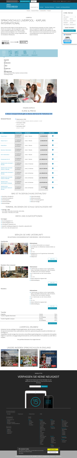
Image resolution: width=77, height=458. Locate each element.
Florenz (52, 422)
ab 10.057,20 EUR (44, 187)
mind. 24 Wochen (29, 173)
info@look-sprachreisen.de (24, 456)
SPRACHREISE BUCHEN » (69, 30)
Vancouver (64, 440)
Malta (29, 419)
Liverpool (42, 432)
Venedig (53, 421)
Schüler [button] (41, 7)
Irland (51, 444)
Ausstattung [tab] (24, 55)
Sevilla (52, 441)
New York (64, 421)
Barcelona (53, 440)
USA (62, 419)
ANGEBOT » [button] (34, 1)
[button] (5, 91)
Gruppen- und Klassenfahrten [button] (63, 7)
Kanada (63, 439)
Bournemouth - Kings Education (28, 358)
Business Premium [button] (49, 7)
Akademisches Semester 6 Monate (7, 173)
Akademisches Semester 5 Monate (7, 163)
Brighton (42, 427)
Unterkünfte (43, 10)
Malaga (52, 438)
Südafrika (52, 426)
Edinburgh (64, 437)
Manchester (42, 428)
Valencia (53, 437)
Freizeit (49, 10)
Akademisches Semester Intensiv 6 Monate (6, 177)
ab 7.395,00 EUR (43, 177)
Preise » (15, 364)
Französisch (9, 431)
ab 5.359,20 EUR (43, 164)
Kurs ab (9, 360)
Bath (41, 431)
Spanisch (9, 430)
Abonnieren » (44, 386)
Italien (51, 419)
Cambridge (42, 422)
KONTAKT (59, 1)
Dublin (52, 445)
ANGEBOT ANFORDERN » (69, 27)
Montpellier (64, 429)
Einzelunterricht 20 (5, 159)
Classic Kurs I (4, 136)
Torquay (42, 424)
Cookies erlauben (53, 449)
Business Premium (11, 422)
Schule (28, 10)
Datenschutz (32, 414)
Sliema (30, 421)
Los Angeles (64, 423)
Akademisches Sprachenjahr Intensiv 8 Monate (6, 188)
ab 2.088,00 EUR (43, 159)
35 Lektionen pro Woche (18, 145)
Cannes (63, 431)
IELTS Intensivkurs (5, 154)
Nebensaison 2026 (29, 120)
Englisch (9, 429)
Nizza (63, 430)
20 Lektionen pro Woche (18, 136)
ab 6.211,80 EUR (43, 168)
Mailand (53, 423)
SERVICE (54, 1)
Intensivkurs (4, 145)
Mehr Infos (52, 258)
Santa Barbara (65, 426)
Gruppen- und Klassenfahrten (13, 423)
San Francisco (65, 422)
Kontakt (8, 414)
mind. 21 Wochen (29, 164)
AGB (41, 414)
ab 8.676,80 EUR (43, 182)
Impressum (20, 414)
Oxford (41, 421)
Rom (52, 424)
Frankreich (63, 428)
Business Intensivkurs (6, 150)
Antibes (63, 433)
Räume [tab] (16, 55)
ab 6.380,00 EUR (43, 173)
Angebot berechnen (52, 261)
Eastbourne (42, 430)
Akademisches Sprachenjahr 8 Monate (6, 182)
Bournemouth (43, 423)
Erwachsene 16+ (10, 419)
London (41, 426)
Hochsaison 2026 (20, 123)
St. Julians (31, 422)
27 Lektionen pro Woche (18, 140)
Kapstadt (53, 428)
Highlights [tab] (34, 55)
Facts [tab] (3, 55)
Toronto (64, 442)
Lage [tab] (10, 55)
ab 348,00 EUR (43, 136)
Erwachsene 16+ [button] (34, 7)
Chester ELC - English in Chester (48, 360)
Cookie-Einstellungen (52, 452)
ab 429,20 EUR (43, 145)
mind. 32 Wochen (29, 182)
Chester (41, 433)
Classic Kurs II (4, 140)
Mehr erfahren (21, 453)
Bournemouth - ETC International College (9, 358)
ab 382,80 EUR (43, 140)
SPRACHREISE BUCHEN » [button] (25, 1)
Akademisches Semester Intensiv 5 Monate (6, 168)
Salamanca (53, 442)
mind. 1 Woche (28, 136)
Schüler (8, 421)
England (41, 419)
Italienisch (9, 433)
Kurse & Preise (35, 10)
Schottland (63, 436)
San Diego (64, 424)
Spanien (52, 436)
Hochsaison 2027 (20, 126)
